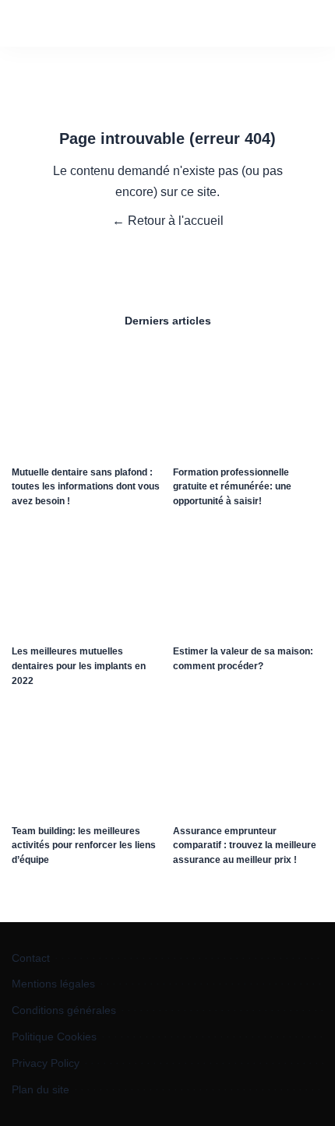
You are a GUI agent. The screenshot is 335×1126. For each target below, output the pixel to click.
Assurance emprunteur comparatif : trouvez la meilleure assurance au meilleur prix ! (244, 845)
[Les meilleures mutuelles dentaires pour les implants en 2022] (87, 580)
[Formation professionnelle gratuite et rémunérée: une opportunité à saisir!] (248, 401)
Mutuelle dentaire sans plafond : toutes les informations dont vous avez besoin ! (86, 487)
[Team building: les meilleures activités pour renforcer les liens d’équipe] (87, 759)
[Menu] (29, 17)
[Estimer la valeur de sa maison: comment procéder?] (248, 580)
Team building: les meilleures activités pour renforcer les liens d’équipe (84, 845)
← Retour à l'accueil (168, 220)
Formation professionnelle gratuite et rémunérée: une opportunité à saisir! (232, 487)
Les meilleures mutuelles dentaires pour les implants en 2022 (79, 666)
